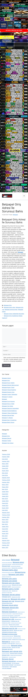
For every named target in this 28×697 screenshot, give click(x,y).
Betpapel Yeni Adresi (7, 443)
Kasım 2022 (5, 508)
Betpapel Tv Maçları (7, 417)
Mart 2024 (5, 489)
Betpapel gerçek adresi (11, 595)
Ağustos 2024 (6, 477)
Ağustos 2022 (6, 512)
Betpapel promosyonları (11, 309)
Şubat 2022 (5, 526)
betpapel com (14, 590)
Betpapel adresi (18, 562)
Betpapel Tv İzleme (7, 396)
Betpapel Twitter (6, 440)
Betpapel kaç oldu (8, 619)
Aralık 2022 (5, 505)
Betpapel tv (6, 641)
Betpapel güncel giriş (10, 607)
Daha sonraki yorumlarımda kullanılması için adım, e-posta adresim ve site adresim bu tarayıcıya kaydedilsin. (14, 359)
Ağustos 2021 (6, 540)
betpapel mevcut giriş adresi (16, 622)
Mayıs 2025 (5, 463)
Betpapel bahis (6, 566)
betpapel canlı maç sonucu (6, 585)
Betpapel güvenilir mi (9, 612)
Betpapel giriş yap (8, 601)
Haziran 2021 (5, 545)
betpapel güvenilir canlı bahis (7, 609)
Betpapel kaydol (5, 617)
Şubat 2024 (5, 491)
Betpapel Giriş (8, 305)
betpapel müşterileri (5, 626)
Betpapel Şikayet (6, 438)
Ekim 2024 (5, 473)
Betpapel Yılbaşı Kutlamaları (9, 413)
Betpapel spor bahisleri (7, 639)
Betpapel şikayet (8, 659)
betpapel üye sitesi (12, 657)
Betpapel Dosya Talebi (8, 403)
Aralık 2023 (5, 496)
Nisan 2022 (5, 522)
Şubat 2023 (5, 501)
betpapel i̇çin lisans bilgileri (7, 613)
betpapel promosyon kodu (9, 632)
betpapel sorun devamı (17, 637)
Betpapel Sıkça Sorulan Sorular (18, 639)
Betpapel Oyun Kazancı (8, 401)
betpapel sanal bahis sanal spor (7, 636)
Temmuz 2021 (6, 543)
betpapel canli (5, 574)
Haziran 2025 (5, 461)
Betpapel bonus (20, 572)
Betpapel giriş (6, 599)
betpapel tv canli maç (15, 641)
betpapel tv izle (18, 643)
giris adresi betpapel (6, 663)
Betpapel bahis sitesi (9, 307)
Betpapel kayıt (14, 617)
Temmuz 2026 (6, 454)
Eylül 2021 (5, 538)
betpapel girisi (6, 597)
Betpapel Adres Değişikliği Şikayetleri (14, 313)
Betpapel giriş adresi (18, 599)
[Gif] (14, 82)
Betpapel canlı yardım (17, 585)
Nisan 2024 (5, 487)
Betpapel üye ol (5, 657)
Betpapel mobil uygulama (14, 624)
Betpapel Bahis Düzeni (8, 422)
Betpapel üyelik (6, 655)
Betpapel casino (6, 586)
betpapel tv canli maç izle (8, 643)
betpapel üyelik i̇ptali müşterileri (16, 655)
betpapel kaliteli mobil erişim (17, 613)
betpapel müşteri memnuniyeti (16, 626)
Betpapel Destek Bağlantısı (9, 410)
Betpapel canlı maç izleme (11, 583)
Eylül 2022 (5, 510)
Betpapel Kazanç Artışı (8, 392)
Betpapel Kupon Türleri (8, 387)
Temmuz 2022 (6, 515)
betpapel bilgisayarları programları (8, 572)
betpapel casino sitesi (6, 590)
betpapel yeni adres (6, 647)
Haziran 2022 (5, 517)
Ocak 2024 (5, 494)
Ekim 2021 (5, 536)
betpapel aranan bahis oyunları (17, 564)
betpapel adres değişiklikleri (7, 562)
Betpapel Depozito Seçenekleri (10, 408)
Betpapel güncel (19, 601)
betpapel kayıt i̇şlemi (22, 617)
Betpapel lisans (18, 619)
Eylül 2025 (5, 459)
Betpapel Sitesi (17, 636)
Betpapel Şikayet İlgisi (8, 415)
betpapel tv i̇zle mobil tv (6, 645)
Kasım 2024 (5, 470)
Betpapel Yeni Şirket (7, 406)
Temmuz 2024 (6, 480)
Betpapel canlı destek (9, 581)
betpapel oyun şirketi (21, 628)
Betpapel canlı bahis (16, 574)
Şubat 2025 (5, 466)
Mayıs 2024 (5, 484)
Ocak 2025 (5, 468)
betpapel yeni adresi (16, 647)
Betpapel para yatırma (7, 630)
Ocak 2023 (5, 503)
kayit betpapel (17, 664)
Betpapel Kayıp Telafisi (8, 383)
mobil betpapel (5, 666)
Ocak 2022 (5, 529)
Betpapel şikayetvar (9, 661)
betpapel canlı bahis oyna (6, 576)
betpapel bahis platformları (15, 566)
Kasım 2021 (5, 533)
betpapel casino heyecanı (16, 586)
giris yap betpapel (15, 663)
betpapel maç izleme (6, 622)
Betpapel (4, 399)
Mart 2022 (5, 524)
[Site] (14, 51)
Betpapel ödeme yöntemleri (16, 653)
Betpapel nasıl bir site (9, 628)
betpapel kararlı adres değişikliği (8, 615)
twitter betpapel (13, 666)
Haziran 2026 (5, 456)
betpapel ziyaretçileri (5, 653)
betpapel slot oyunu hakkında (7, 637)
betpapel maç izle (15, 621)
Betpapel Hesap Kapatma (9, 390)
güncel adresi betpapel (7, 665)
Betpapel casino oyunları (10, 589)
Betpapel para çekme (18, 630)
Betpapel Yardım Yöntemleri (9, 394)
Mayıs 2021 (5, 547)
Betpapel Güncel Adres (7, 603)
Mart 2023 (5, 498)
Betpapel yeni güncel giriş (12, 651)
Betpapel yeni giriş (7, 649)
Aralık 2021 (5, 531)
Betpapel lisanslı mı (6, 621)
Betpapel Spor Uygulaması (9, 420)
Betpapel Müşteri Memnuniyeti (10, 385)
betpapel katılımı (17, 615)
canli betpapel (19, 661)
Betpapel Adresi (6, 378)
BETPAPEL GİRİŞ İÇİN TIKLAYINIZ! (14, 30)
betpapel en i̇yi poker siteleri (7, 592)
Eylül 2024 (5, 475)
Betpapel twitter (16, 645)
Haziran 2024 (5, 482)
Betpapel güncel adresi (10, 605)
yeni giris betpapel (6, 668)
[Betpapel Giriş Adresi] (7, 195)
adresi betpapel (6, 560)
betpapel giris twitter (16, 596)
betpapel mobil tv (5, 624)
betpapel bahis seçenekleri (16, 567)
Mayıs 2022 (5, 519)
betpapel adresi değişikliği (6, 564)
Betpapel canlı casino (9, 578)
